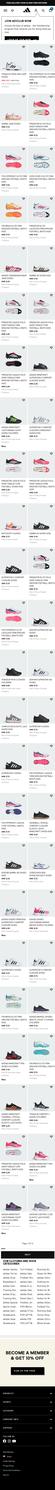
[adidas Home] (27, 10)
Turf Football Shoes (27, 1269)
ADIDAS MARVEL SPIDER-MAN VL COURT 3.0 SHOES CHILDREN (41, 1020)
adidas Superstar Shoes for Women (10, 1319)
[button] (23, 46)
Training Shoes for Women (10, 1298)
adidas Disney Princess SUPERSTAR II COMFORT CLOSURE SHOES (13, 922)
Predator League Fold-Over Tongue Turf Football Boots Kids (13, 1167)
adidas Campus (10, 1286)
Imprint (6, 1475)
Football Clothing (44, 1307)
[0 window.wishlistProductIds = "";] (12, 10)
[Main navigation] (5, 10)
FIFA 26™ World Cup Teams (27, 1323)
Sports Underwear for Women (10, 1307)
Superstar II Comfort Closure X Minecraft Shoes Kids (40, 430)
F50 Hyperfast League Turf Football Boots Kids (12, 826)
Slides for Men (44, 1298)
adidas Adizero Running (44, 1303)
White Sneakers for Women (44, 1323)
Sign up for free (24, 1371)
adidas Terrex (10, 1274)
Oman (9, 1457)
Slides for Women (44, 1290)
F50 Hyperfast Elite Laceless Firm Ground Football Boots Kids (13, 633)
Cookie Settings (9, 1461)
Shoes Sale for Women (27, 1298)
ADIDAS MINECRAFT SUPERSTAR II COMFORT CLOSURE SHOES (40, 378)
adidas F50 (25, 1319)
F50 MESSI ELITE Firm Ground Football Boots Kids (14, 229)
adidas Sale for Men (27, 1282)
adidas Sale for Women (27, 1290)
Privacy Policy (8, 1466)
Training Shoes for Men (10, 1290)
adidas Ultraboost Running (44, 1319)
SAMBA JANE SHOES (10, 124)
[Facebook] (4, 1441)
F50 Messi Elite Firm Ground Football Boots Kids (14, 1020)
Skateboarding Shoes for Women (10, 1315)
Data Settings (8, 1452)
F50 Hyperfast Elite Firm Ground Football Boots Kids (14, 179)
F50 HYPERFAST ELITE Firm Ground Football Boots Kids (42, 77)
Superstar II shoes (39, 727)
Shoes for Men (44, 1274)
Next (28, 1255)
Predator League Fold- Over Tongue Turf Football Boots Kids (41, 325)
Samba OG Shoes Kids (40, 276)
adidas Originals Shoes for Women (10, 1294)
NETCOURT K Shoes (10, 534)
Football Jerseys (27, 1303)
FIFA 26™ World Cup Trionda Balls (27, 1315)
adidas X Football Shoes (27, 1311)
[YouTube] (14, 1441)
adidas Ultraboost (44, 1278)
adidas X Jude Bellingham (27, 1286)
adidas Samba (10, 1269)
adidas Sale (26, 1274)
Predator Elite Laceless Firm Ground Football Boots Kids (41, 229)
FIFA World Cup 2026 (27, 1307)
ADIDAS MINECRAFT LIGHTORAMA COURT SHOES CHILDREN (11, 430)
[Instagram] (9, 1441)
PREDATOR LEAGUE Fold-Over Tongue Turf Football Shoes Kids (13, 484)
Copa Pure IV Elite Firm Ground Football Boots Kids (42, 179)
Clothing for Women (44, 1282)
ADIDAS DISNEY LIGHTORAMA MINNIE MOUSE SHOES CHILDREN (41, 922)
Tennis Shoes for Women (44, 1315)
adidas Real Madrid (27, 1294)
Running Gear (44, 1311)
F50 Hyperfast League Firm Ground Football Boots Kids (41, 776)
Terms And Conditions (11, 1470)
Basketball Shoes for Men (10, 1282)
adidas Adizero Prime (44, 1294)
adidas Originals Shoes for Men (10, 1278)
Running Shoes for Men (44, 1269)
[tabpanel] (27, 650)
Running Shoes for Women (44, 1286)
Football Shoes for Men (27, 1278)
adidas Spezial (10, 1303)
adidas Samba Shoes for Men (10, 1311)
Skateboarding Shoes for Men (10, 1323)
